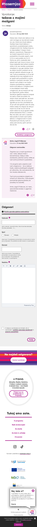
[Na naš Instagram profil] (15, 447)
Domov (4, 9)
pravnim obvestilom (11, 332)
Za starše (18, 429)
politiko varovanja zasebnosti (22, 330)
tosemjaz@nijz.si (25, 453)
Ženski (6, 235)
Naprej (13, 504)
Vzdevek (5, 218)
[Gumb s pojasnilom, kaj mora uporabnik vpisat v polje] (9, 217)
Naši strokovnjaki (18, 425)
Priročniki (18, 437)
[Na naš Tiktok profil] (22, 447)
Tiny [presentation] (32, 305)
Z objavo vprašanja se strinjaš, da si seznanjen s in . (19, 330)
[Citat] (23, 129)
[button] (3, 266)
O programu (18, 421)
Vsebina (5, 262)
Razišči (10, 9)
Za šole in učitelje (18, 433)
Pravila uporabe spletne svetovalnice (16, 211)
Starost (4, 245)
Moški (16, 235)
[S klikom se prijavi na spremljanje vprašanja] (33, 129)
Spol (3, 232)
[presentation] (3, 266)
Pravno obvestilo (18, 515)
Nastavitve (18, 524)
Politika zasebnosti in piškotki (18, 512)
